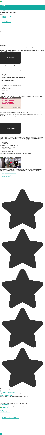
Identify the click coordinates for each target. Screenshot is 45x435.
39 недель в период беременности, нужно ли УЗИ (6, 402)
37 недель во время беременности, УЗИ (7, 176)
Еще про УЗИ (3, 9)
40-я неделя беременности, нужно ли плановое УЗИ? (6, 395)
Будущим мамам (4, 5)
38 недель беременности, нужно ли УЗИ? (7, 175)
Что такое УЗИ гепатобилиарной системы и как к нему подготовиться (10, 418)
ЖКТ (2, 8)
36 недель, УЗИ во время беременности (7, 177)
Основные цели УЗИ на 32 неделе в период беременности (9, 173)
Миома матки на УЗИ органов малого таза (7, 416)
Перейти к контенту (2, 0)
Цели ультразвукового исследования (6, 16)
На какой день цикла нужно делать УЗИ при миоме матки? (9, 417)
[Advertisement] (12, 38)
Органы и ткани (3, 7)
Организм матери (4, 17)
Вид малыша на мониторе (5, 15)
